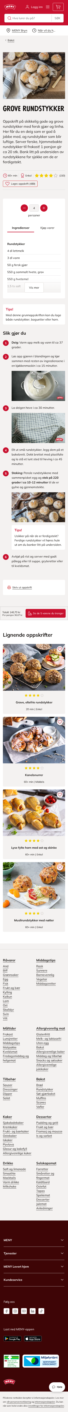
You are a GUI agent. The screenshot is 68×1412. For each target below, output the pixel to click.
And (6, 966)
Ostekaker (10, 1135)
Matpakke (10, 1047)
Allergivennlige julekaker (46, 1067)
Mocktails (9, 1178)
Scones (41, 1102)
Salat (6, 1098)
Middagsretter (46, 983)
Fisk (5, 983)
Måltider (9, 1028)
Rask (39, 966)
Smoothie (9, 1173)
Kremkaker (10, 1127)
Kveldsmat (10, 1051)
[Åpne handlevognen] (58, 7)
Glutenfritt (43, 1034)
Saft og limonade (14, 1169)
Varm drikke (11, 1182)
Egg (5, 979)
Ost (5, 1005)
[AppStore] (33, 1339)
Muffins (41, 1098)
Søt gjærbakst (45, 1093)
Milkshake (9, 1186)
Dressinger (10, 1089)
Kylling (7, 992)
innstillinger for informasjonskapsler (46, 1405)
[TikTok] (41, 1311)
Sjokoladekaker (13, 1122)
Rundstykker (44, 1089)
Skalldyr (8, 1009)
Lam (6, 1001)
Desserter (43, 1117)
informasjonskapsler (45, 1401)
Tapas (40, 1191)
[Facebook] (6, 1311)
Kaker (7, 1117)
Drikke (8, 1163)
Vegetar (41, 979)
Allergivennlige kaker (50, 1051)
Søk (57, 18)
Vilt (5, 1018)
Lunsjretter (10, 1038)
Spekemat (43, 1195)
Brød (39, 1085)
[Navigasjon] (48, 7)
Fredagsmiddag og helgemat (16, 1058)
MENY (8, 1240)
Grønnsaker (10, 975)
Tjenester (10, 1253)
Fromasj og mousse (49, 1131)
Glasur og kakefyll (15, 1149)
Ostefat (41, 1186)
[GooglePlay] (12, 1339)
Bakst (40, 1047)
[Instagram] (15, 1311)
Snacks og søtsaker (49, 1060)
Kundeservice (13, 1280)
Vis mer (34, 287)
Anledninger (44, 1208)
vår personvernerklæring (19, 1401)
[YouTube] (24, 1311)
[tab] (20, 227)
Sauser (7, 1085)
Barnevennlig (45, 975)
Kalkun (7, 996)
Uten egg (42, 1043)
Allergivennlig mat (50, 1028)
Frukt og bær (11, 988)
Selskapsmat (46, 1163)
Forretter (42, 1169)
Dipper (7, 1093)
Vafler (40, 1107)
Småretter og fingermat (45, 1176)
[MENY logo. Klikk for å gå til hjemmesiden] (10, 6)
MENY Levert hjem (16, 1266)
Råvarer (9, 960)
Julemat (41, 1204)
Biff (5, 970)
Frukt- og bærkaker (16, 1131)
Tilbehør (9, 1079)
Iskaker (8, 1140)
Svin (6, 1014)
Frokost (8, 1034)
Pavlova (8, 1144)
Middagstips (45, 960)
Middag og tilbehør (49, 1056)
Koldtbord (43, 1182)
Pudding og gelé (47, 1122)
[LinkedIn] (33, 1311)
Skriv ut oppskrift (22, 587)
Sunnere (41, 970)
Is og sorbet (44, 1135)
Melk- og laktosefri (48, 1038)
